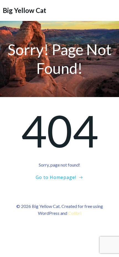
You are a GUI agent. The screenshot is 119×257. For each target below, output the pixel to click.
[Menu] (111, 10)
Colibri (74, 213)
